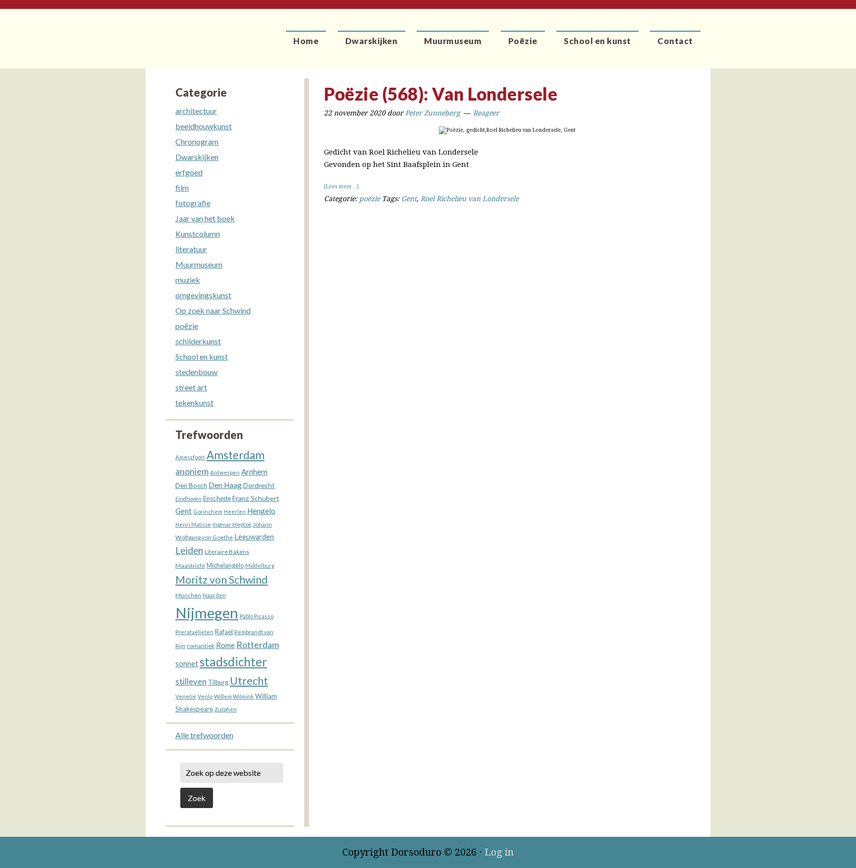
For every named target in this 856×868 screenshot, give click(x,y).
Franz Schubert (255, 498)
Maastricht (190, 565)
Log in (499, 852)
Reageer (486, 113)
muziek (187, 279)
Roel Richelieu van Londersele (470, 199)
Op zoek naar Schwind (213, 310)
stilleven (191, 682)
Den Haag (225, 485)
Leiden (189, 550)
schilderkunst (198, 341)
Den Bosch (191, 485)
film (182, 187)
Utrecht (249, 680)
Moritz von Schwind (221, 579)
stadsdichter (233, 661)
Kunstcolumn (197, 233)
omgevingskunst (203, 295)
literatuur (191, 249)
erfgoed (189, 172)
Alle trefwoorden (204, 735)
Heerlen (235, 511)
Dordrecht (259, 485)
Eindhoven (188, 498)
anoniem (192, 471)
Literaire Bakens (227, 551)
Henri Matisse (193, 524)
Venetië (185, 696)
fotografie (193, 203)
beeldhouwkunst (203, 126)
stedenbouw (196, 372)
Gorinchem (207, 511)
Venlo (205, 696)
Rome (225, 645)
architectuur (196, 110)
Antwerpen (225, 472)
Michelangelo (225, 565)
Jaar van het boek (205, 218)
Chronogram (196, 141)
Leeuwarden (254, 537)
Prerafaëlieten (194, 632)
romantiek (200, 646)
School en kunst (201, 356)
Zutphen (225, 709)
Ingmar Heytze (232, 524)
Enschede (217, 498)
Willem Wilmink (234, 696)
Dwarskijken (196, 157)
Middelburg (259, 565)
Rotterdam (257, 644)
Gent (409, 199)
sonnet (186, 663)
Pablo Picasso (256, 616)
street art (191, 387)
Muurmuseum (198, 264)
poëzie (369, 199)
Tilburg (218, 682)
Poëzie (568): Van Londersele (440, 93)
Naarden (214, 595)
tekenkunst (194, 402)
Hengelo (261, 510)
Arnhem (254, 471)
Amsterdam (236, 455)
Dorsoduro (191, 32)
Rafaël (224, 632)
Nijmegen (206, 612)
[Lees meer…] (341, 186)
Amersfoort (190, 457)
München (188, 595)
